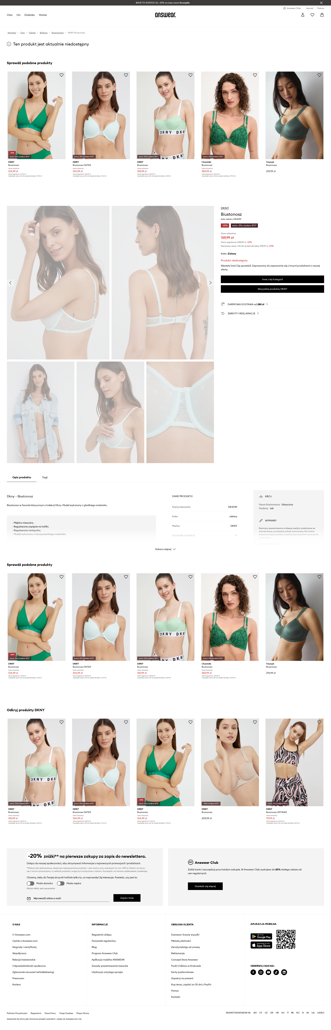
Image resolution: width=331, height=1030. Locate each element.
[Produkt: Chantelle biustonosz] (230, 115)
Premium (74, 22)
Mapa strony (82, 1021)
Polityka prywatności (17, 1021)
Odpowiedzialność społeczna (29, 965)
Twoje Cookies (66, 1021)
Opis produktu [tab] (21, 477)
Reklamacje (178, 953)
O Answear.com (21, 934)
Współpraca (19, 953)
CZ (266, 1021)
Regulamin (36, 1021)
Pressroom (18, 978)
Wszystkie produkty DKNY (272, 289)
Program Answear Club (105, 953)
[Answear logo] (165, 15)
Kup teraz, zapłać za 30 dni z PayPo (191, 984)
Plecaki (105, 22)
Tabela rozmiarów (269, 543)
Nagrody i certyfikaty (24, 947)
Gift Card (118, 22)
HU (282, 1021)
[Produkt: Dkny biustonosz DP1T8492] (294, 762)
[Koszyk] (322, 15)
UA (313, 1021)
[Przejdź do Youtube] (268, 972)
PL (292, 1021)
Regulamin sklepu (102, 934)
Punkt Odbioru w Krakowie (186, 965)
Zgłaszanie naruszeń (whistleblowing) (33, 972)
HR (277, 1021)
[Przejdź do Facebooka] (253, 972)
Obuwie (36, 22)
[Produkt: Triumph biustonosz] (294, 115)
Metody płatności (181, 940)
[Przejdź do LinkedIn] (284, 972)
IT (288, 1021)
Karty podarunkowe (182, 972)
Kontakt (175, 996)
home (43, 15)
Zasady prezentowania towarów (110, 965)
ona (10, 15)
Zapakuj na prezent (182, 978)
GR (271, 1021)
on (19, 15)
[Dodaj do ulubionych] (61, 75)
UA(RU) (320, 1021)
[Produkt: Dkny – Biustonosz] (165, 115)
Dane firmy (50, 1021)
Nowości (12, 22)
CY (260, 1021)
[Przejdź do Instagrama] (261, 972)
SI (303, 1021)
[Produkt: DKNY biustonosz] (230, 762)
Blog (94, 947)
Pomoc (175, 990)
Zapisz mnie (127, 897)
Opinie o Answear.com (25, 940)
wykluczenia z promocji (135, 871)
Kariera (16, 984)
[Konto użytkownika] (303, 15)
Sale (94, 22)
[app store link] (261, 944)
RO (297, 1021)
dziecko (30, 15)
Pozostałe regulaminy (104, 940)
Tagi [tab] (45, 477)
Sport (62, 22)
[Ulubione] (312, 15)
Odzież (24, 22)
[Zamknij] (321, 3)
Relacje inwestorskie (23, 959)
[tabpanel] (165, 517)
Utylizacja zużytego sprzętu (107, 972)
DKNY (225, 208)
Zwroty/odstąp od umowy (185, 947)
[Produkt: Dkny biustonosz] (37, 115)
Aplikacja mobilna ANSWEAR (108, 959)
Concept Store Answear (184, 959)
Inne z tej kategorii (272, 279)
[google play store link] (261, 936)
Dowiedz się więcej (205, 886)
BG (255, 1021)
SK (307, 1021)
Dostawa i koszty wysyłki (185, 934)
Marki (85, 22)
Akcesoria (50, 22)
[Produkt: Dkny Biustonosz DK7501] (101, 115)
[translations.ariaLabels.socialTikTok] (276, 972)
